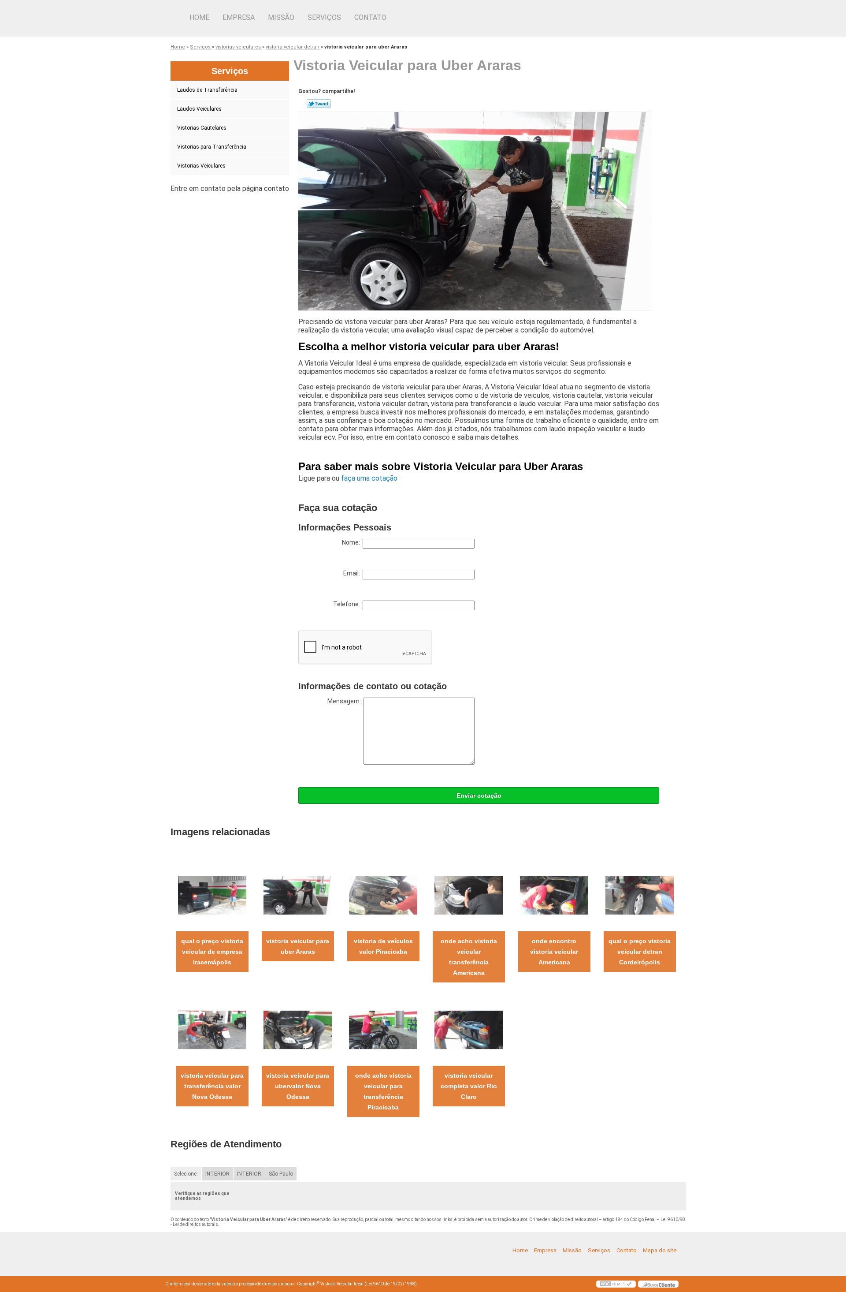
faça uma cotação (369, 478)
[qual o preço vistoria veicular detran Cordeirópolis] (639, 895)
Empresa (239, 17)
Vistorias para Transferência (211, 147)
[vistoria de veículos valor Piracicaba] (383, 895)
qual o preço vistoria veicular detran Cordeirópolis (640, 951)
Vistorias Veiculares (201, 166)
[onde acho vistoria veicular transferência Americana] (469, 895)
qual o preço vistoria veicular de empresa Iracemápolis (212, 951)
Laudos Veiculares (199, 109)
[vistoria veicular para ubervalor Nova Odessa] (298, 1029)
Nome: (352, 542)
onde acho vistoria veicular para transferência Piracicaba (383, 1091)
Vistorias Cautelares (201, 128)
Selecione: (186, 1174)
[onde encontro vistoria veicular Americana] (554, 895)
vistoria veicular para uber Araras (297, 946)
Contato (370, 17)
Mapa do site (659, 1250)
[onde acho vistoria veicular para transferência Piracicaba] (383, 1029)
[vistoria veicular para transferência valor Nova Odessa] (212, 1029)
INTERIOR (217, 1174)
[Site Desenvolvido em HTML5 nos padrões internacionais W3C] (616, 1284)
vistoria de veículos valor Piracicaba (383, 946)
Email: (353, 573)
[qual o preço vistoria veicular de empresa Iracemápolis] (212, 895)
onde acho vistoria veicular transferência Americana (469, 956)
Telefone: (348, 604)
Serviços (324, 17)
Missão (281, 17)
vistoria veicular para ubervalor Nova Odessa (297, 1086)
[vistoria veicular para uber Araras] (298, 895)
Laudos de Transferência (207, 90)
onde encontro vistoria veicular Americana (554, 951)
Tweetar (319, 103)
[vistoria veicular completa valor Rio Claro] (469, 1029)
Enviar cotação (478, 795)
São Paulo (281, 1174)
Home (199, 17)
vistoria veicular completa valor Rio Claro (469, 1086)
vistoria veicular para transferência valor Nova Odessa (212, 1086)
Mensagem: (345, 701)
